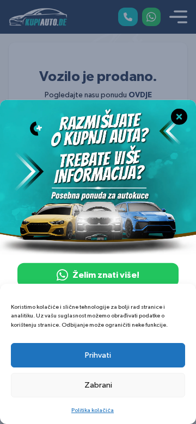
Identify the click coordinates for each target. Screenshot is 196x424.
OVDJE (140, 95)
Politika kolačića (92, 410)
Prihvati (98, 355)
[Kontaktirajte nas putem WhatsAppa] (151, 17)
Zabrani (98, 385)
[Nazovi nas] (128, 17)
